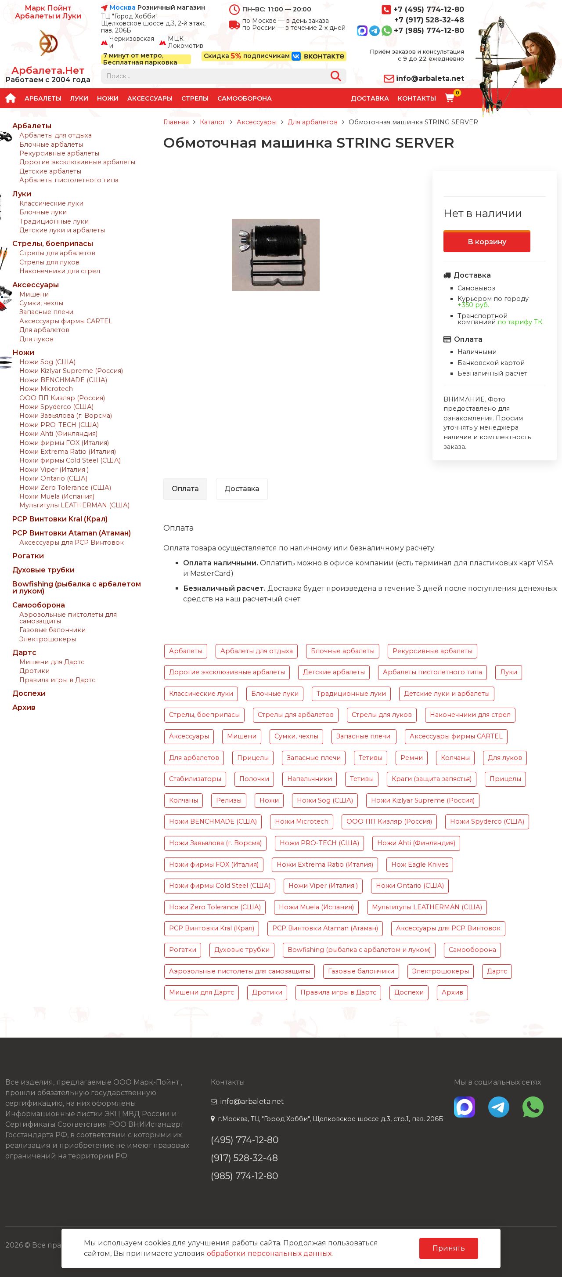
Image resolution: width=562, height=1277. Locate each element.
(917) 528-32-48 (244, 1157)
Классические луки (51, 203)
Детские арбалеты (50, 171)
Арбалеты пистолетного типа (69, 180)
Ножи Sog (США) (47, 362)
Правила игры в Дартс (57, 680)
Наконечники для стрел (59, 271)
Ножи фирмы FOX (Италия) (64, 443)
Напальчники (309, 779)
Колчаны (455, 758)
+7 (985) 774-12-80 (429, 30)
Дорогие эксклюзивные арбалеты (77, 162)
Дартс (24, 652)
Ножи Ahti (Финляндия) (58, 434)
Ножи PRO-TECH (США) (59, 425)
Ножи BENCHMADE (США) (63, 380)
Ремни (411, 758)
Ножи (108, 98)
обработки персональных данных (269, 1253)
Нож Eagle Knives (419, 864)
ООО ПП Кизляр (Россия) (62, 398)
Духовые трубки (43, 570)
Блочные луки (43, 212)
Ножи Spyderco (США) (56, 407)
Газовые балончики (52, 630)
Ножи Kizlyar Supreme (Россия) (71, 371)
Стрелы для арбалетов (57, 253)
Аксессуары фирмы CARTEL (65, 321)
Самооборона (244, 98)
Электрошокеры (47, 639)
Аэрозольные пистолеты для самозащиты (68, 618)
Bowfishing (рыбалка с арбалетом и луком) (76, 587)
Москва (123, 7)
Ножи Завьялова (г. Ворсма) (65, 416)
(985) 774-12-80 (244, 1175)
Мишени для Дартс (51, 662)
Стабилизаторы (195, 779)
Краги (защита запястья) (432, 779)
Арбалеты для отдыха (55, 135)
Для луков (36, 339)
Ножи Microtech (46, 389)
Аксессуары (150, 98)
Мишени (34, 294)
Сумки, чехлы (41, 303)
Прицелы (253, 758)
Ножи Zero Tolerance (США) (65, 488)
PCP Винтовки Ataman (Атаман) (71, 533)
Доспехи (29, 693)
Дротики (34, 671)
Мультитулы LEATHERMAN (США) (74, 505)
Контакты (417, 98)
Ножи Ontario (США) (53, 478)
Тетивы (370, 758)
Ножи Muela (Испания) (56, 496)
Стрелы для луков (49, 262)
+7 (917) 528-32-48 (429, 20)
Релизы (228, 800)
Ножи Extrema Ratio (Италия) (67, 452)
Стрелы (195, 98)
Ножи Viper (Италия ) (54, 470)
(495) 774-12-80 (245, 1139)
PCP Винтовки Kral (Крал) (60, 519)
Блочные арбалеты (51, 144)
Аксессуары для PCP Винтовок (71, 542)
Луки (79, 98)
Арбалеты (43, 98)
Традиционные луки (54, 221)
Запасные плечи (314, 758)
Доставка (370, 98)
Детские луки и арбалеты (62, 230)
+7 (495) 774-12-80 (428, 9)
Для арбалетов (44, 330)
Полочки (254, 779)
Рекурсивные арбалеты (59, 153)
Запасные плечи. (47, 312)
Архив (24, 707)
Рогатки (28, 556)
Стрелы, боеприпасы (52, 243)
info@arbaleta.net (430, 78)
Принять (448, 1248)
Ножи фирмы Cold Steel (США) (70, 460)
